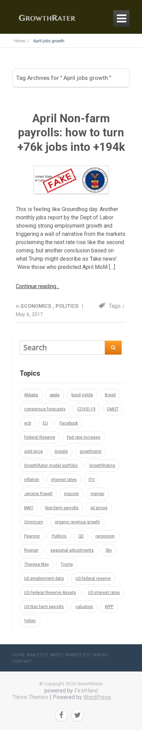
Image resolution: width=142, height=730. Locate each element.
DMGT (113, 409)
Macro (100, 655)
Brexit (110, 395)
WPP (109, 606)
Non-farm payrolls (62, 507)
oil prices (99, 507)
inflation (31, 479)
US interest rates (104, 592)
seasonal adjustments (72, 550)
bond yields (82, 395)
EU (45, 423)
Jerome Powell (38, 493)
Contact (22, 661)
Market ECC (78, 655)
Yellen (30, 620)
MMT (28, 507)
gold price (33, 451)
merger (97, 493)
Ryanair (31, 550)
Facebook (69, 423)
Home (18, 655)
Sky (108, 550)
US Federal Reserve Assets (50, 592)
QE (81, 536)
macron (71, 493)
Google (61, 451)
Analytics (37, 655)
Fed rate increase (83, 437)
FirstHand (86, 690)
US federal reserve (93, 578)
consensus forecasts (44, 409)
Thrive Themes (30, 697)
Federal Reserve (39, 437)
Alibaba (31, 395)
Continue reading (36, 286)
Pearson (32, 536)
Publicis (59, 536)
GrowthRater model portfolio (51, 465)
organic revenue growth (77, 522)
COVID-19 (86, 409)
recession (105, 536)
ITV (92, 479)
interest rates (64, 479)
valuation (84, 606)
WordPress (97, 697)
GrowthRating (102, 465)
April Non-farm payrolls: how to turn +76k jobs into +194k (71, 133)
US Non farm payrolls (44, 606)
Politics (67, 306)
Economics (37, 306)
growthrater (91, 451)
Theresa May (36, 564)
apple (55, 395)
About (56, 655)
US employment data (44, 578)
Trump (67, 564)
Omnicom (33, 522)
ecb (27, 423)
